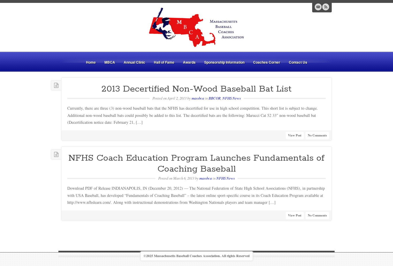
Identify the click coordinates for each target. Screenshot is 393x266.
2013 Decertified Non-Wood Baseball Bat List (196, 89)
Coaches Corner (266, 62)
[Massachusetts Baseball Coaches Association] (196, 28)
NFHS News (231, 98)
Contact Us (298, 62)
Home (91, 62)
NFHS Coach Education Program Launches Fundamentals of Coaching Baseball (196, 163)
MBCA (109, 62)
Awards (189, 62)
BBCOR (215, 98)
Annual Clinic (134, 62)
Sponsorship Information (224, 62)
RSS (325, 6)
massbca (198, 98)
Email (318, 6)
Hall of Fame (164, 62)
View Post (295, 135)
